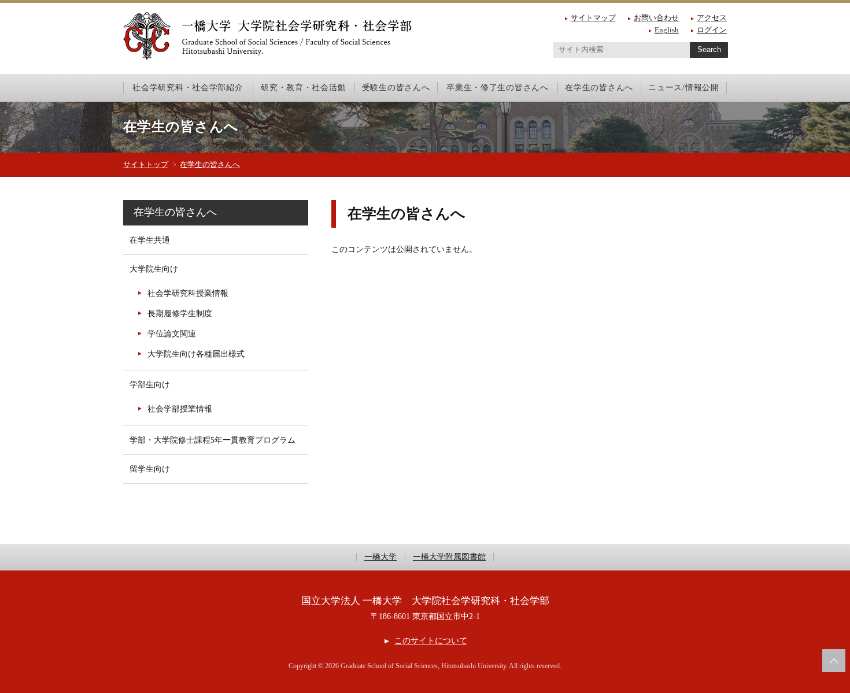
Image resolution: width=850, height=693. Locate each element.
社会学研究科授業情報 (187, 293)
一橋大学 (380, 557)
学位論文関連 (171, 333)
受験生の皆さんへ (396, 87)
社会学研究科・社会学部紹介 (187, 87)
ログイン (712, 29)
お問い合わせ (656, 17)
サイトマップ (593, 17)
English (667, 29)
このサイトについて (430, 640)
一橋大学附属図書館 (449, 557)
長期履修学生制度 (179, 313)
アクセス (712, 17)
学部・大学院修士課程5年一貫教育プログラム (212, 440)
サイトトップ (145, 164)
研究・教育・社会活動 (303, 87)
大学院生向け (154, 269)
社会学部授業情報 (179, 409)
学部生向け (150, 384)
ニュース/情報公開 (683, 87)
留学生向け (150, 469)
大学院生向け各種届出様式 (196, 354)
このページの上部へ (833, 660)
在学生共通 (150, 240)
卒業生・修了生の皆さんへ (497, 87)
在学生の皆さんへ (599, 87)
